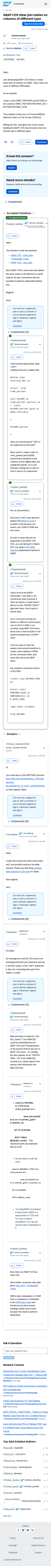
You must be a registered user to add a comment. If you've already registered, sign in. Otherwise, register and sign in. (24, 314)
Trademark (12, 1552)
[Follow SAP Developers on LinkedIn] (33, 1530)
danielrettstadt (19, 36)
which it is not (27, 521)
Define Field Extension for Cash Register (21, 1401)
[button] (26, 48)
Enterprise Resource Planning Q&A (21, 1393)
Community (18, 4)
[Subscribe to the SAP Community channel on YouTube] (28, 1530)
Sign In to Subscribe (33, 24)
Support (38, 1552)
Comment (41, 142)
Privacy (13, 1538)
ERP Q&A (8, 10)
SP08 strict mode (23, 1302)
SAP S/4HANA (9, 59)
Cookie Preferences (12, 1560)
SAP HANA (20, 59)
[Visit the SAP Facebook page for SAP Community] (18, 1530)
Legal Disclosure (38, 1545)
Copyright (13, 1545)
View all (6, 1516)
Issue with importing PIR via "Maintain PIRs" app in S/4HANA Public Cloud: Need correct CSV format (25, 1427)
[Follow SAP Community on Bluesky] (23, 1530)
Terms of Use (38, 1538)
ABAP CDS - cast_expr (21, 262)
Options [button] (46, 24)
